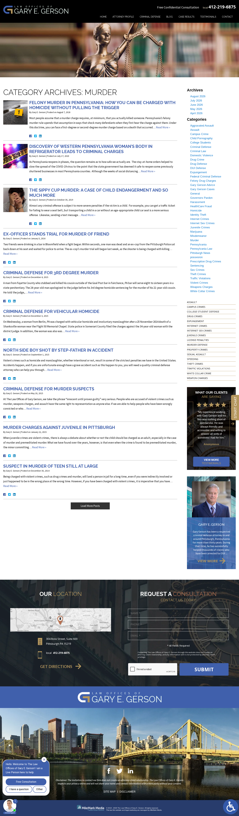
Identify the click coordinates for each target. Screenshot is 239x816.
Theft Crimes (198, 274)
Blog (169, 16)
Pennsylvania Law (201, 248)
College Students (200, 142)
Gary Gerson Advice (202, 185)
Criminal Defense (150, 16)
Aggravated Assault (202, 125)
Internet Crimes (199, 219)
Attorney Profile (123, 16)
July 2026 (196, 100)
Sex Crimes (197, 269)
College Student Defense (203, 311)
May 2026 (196, 109)
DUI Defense (198, 168)
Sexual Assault (196, 354)
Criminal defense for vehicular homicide (51, 311)
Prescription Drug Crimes (205, 261)
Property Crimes (197, 349)
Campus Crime (199, 134)
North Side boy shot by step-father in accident (58, 350)
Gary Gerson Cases (202, 189)
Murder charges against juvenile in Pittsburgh (59, 427)
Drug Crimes (194, 316)
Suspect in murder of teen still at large (50, 466)
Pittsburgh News (200, 253)
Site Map (109, 791)
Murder (194, 240)
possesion (196, 257)
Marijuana (196, 231)
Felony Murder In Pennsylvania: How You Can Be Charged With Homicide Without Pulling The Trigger (102, 105)
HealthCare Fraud (201, 206)
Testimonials (208, 16)
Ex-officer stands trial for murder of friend (56, 234)
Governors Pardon (201, 197)
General (195, 193)
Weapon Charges (197, 378)
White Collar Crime (199, 373)
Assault (194, 129)
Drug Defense (198, 163)
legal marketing (131, 810)
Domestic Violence (201, 155)
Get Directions (56, 666)
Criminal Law (198, 151)
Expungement (198, 172)
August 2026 (197, 96)
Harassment (197, 202)
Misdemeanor (198, 235)
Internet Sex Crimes (202, 223)
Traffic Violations (200, 278)
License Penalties (198, 340)
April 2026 (196, 113)
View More (211, 462)
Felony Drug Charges (203, 180)
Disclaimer (128, 791)
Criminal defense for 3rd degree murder (51, 272)
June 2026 (196, 104)
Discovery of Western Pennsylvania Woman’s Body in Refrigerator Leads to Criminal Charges (91, 149)
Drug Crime (197, 159)
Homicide (196, 210)
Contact (227, 16)
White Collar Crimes (202, 291)
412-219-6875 (222, 7)
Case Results (186, 16)
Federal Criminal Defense (205, 176)
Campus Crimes (196, 306)
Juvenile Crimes (200, 227)
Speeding (192, 359)
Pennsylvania (198, 244)
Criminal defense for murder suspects (48, 388)
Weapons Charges (201, 287)
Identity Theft (198, 214)
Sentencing (197, 265)
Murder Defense (197, 344)
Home (103, 16)
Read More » (163, 127)
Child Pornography (201, 138)
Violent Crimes (199, 282)
